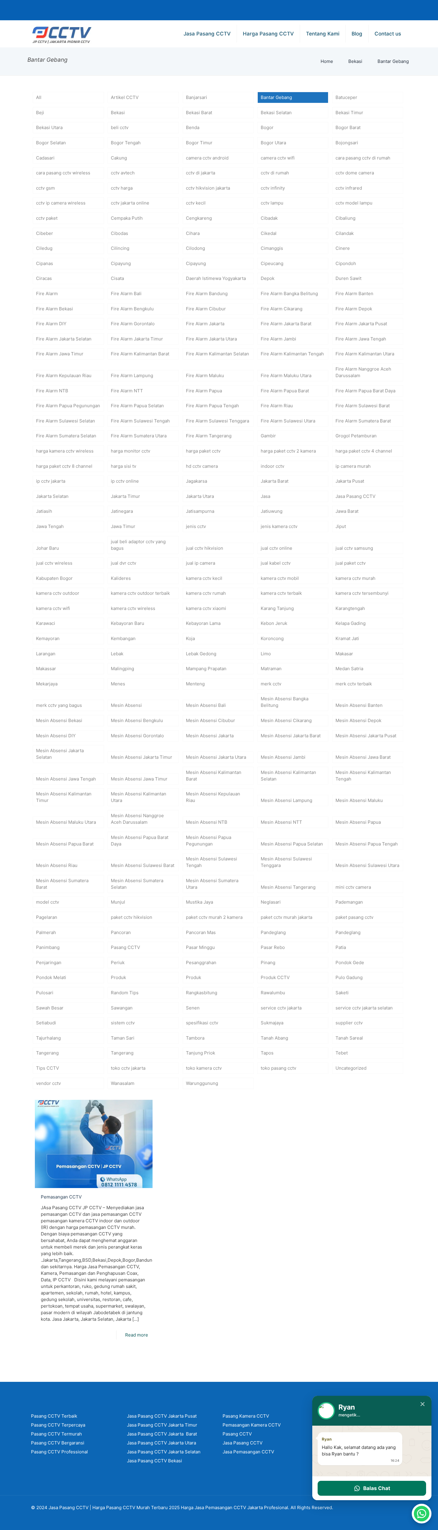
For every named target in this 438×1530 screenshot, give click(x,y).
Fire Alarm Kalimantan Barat (140, 354)
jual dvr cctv (123, 563)
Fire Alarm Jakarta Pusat (361, 323)
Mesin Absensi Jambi (283, 757)
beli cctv (119, 127)
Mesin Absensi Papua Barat (65, 844)
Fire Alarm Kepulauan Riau (63, 375)
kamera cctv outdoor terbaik (140, 593)
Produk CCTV (275, 977)
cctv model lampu (354, 203)
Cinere (343, 248)
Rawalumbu (273, 992)
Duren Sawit (348, 278)
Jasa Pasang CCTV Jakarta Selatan (164, 1452)
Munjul (118, 902)
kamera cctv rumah (206, 593)
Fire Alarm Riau (277, 405)
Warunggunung (202, 1083)
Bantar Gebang (393, 61)
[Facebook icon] (342, 10)
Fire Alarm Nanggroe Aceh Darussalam (363, 372)
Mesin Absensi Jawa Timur (139, 779)
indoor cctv (272, 466)
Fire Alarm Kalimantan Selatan (217, 354)
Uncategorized (351, 1068)
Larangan (45, 653)
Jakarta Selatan (52, 496)
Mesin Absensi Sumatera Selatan (137, 884)
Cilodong (195, 248)
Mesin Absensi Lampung (286, 800)
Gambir (268, 436)
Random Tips (125, 992)
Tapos (267, 1053)
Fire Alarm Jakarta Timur (137, 339)
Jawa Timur (123, 526)
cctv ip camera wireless (61, 203)
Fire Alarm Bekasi (54, 309)
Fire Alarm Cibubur (206, 309)
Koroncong (272, 638)
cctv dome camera (355, 173)
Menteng (195, 684)
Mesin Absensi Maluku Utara (66, 822)
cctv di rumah (275, 173)
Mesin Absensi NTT (281, 822)
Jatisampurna (200, 511)
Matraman (271, 668)
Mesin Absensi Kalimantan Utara (138, 797)
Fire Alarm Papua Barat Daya (365, 391)
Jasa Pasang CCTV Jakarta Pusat (162, 1416)
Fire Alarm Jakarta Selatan (63, 339)
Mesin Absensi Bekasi (59, 720)
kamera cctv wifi (53, 608)
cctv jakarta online (130, 203)
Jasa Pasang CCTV (355, 496)
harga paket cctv (203, 451)
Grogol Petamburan (356, 436)
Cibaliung (345, 218)
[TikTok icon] (399, 10)
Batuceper (346, 97)
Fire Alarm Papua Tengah (212, 405)
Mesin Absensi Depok (358, 720)
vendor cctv (48, 1083)
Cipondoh (346, 263)
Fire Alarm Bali (126, 293)
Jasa (265, 496)
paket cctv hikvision (131, 917)
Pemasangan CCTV (61, 1197)
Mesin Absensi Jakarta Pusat (366, 735)
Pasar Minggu (200, 947)
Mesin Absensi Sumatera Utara (212, 884)
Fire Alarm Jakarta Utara (211, 339)
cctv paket (47, 218)
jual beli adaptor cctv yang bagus (138, 545)
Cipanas (44, 263)
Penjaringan (48, 962)
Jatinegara (122, 511)
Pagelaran (46, 917)
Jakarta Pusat (350, 481)
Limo (266, 653)
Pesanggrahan (201, 962)
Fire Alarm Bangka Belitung (289, 293)
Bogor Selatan (51, 142)
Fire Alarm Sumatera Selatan (66, 436)
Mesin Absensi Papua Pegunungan (208, 840)
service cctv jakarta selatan (364, 1008)
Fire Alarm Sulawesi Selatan (65, 421)
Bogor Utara (273, 142)
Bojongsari (347, 142)
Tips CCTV (47, 1068)
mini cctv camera (353, 887)
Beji (40, 112)
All (38, 97)
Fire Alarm (47, 293)
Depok (267, 278)
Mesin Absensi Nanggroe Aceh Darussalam (137, 819)
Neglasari (271, 902)
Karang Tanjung (277, 608)
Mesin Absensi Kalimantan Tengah (363, 775)
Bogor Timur (199, 142)
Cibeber (44, 233)
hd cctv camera (202, 466)
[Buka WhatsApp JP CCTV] (421, 1513)
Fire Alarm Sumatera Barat (363, 421)
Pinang (268, 962)
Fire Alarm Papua (204, 391)
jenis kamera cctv (279, 526)
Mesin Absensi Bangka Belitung (284, 702)
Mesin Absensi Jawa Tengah (66, 779)
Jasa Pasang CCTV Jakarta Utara (161, 1443)
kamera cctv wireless (133, 608)
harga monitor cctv (130, 451)
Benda (192, 127)
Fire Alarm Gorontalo (133, 323)
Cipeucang (272, 263)
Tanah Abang (274, 1038)
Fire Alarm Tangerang (209, 436)
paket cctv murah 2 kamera (214, 917)
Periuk (118, 962)
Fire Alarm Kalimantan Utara (365, 354)
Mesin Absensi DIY (56, 735)
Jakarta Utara (200, 496)
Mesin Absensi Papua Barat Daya (139, 840)
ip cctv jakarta (50, 481)
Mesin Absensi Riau (56, 865)
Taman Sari (122, 1038)
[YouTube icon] (371, 10)
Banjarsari (196, 97)
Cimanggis (272, 248)
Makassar (46, 668)
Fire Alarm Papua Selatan (137, 405)
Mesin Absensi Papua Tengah (367, 844)
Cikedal (269, 233)
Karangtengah (350, 608)
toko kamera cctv (204, 1068)
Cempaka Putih (127, 218)
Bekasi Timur (349, 112)
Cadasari (45, 158)
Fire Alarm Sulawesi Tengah (140, 421)
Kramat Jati (347, 638)
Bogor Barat (348, 127)
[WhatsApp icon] (328, 10)
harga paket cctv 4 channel (364, 451)
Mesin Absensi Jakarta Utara (216, 757)
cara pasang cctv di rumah (363, 158)
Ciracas (44, 278)
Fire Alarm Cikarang (281, 309)
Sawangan (122, 1008)
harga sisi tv (123, 466)
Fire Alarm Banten (354, 293)
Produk (118, 977)
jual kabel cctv (276, 563)
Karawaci (45, 623)
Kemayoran (48, 638)
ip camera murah (353, 466)
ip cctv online (125, 481)
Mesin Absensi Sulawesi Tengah (211, 862)
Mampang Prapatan (206, 668)
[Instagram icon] (385, 10)
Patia (341, 947)
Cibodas (119, 233)
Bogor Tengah (126, 142)
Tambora (195, 1038)
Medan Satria (349, 668)
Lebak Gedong (201, 653)
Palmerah (46, 932)
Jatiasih (44, 511)
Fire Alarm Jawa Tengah (361, 339)
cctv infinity (273, 188)
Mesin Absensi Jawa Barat (363, 757)
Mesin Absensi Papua (358, 822)
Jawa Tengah (50, 526)
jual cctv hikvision (204, 548)
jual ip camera (200, 563)
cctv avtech (123, 173)
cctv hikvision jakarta (208, 188)
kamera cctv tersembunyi (362, 593)
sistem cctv (123, 1023)
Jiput (341, 526)
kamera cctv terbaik (281, 593)
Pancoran (121, 932)
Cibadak (269, 218)
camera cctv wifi (278, 158)
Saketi (342, 992)
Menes (118, 684)
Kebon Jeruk (274, 623)
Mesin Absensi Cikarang (286, 720)
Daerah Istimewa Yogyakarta (216, 278)
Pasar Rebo (273, 947)
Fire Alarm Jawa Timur (59, 354)
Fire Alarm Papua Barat (285, 391)
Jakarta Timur (125, 496)
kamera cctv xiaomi (206, 608)
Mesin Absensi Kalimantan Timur (63, 797)
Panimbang (48, 947)
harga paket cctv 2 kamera (288, 451)
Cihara (193, 233)
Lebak (117, 653)
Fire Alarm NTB (52, 391)
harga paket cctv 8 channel (64, 466)
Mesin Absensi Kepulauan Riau (213, 797)
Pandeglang (273, 932)
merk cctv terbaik (354, 684)
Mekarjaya (47, 684)
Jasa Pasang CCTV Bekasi (154, 1461)
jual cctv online (276, 548)
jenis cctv (196, 526)
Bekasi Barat (199, 112)
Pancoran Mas (201, 932)
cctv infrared (349, 188)
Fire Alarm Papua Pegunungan (68, 405)
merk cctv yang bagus (59, 705)
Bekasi (355, 61)
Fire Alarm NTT (127, 391)
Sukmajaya (272, 1023)
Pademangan (349, 902)
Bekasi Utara (49, 127)
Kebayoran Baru (127, 623)
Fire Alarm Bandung (207, 293)
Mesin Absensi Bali (206, 705)
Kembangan (123, 638)
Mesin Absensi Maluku (359, 800)
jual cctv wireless (54, 563)
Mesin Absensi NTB (206, 822)
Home (327, 61)
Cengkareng (199, 218)
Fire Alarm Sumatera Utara (139, 436)
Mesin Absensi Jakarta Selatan (60, 754)
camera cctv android (207, 158)
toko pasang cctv (278, 1068)
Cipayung (121, 263)
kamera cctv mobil (280, 578)
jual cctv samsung (354, 548)
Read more (136, 1335)
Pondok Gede (350, 962)
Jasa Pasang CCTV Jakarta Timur (162, 1425)
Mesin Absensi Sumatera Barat (62, 884)
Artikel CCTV (125, 97)
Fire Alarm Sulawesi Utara (288, 421)
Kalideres (121, 578)
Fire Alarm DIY (51, 323)
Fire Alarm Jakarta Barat (286, 323)
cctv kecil (196, 203)
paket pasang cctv (354, 917)
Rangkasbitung (201, 992)
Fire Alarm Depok (354, 309)
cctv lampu (272, 203)
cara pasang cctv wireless (63, 173)
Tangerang (47, 1053)
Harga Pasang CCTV (113, 1507)
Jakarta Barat (274, 481)
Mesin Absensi (126, 705)
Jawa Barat (347, 511)
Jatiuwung (271, 511)
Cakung (119, 158)
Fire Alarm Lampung (132, 375)
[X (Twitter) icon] (357, 10)
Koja (190, 638)
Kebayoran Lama (203, 623)
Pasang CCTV (125, 947)
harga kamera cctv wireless (65, 451)
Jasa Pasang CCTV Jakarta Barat (162, 1434)
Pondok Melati (51, 977)
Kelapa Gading (351, 623)
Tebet (342, 1053)
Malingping (122, 668)
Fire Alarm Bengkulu (132, 309)
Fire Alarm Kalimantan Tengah (292, 354)
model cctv (47, 902)
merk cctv (271, 684)
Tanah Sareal (349, 1038)
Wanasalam (122, 1083)
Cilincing (120, 248)
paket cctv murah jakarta (286, 917)
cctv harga (122, 188)
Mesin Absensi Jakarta (210, 735)
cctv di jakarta (200, 173)
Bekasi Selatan (276, 112)
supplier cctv (349, 1023)
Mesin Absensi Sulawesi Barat (142, 865)
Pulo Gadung (349, 977)
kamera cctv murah (355, 578)
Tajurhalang (48, 1038)
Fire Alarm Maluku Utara (286, 375)
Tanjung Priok (200, 1053)
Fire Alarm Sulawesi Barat (363, 405)
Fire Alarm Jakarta (205, 323)
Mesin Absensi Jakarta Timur (141, 757)
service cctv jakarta (281, 1008)
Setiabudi (46, 1023)
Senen (193, 1008)
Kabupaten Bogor (54, 578)
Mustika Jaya (199, 902)
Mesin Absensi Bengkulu (137, 720)
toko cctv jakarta (128, 1068)
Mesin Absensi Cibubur (210, 720)
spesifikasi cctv (202, 1023)
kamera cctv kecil (204, 578)
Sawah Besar (49, 1008)
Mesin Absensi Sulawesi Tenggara (286, 862)
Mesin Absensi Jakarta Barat (291, 735)
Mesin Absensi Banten (359, 705)
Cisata (117, 278)
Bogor (267, 127)
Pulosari (44, 992)
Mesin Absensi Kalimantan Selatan (288, 775)
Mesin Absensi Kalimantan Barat (213, 775)
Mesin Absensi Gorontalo (137, 735)
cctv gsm (45, 188)
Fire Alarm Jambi (278, 339)
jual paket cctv (351, 563)
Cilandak (345, 233)
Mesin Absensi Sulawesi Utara (367, 865)
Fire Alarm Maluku (205, 375)
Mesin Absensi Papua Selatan (292, 844)
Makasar (344, 653)
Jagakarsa (196, 481)
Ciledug (44, 248)
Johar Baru (47, 548)
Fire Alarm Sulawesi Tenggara (217, 421)
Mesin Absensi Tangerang (288, 887)
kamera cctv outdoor (57, 593)
